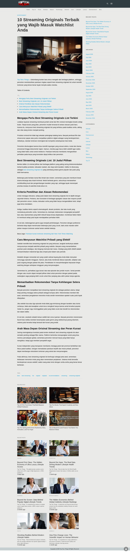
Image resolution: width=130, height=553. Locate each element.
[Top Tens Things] (24, 3)
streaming (64, 375)
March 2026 (89, 70)
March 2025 (89, 108)
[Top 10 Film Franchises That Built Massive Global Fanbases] (32, 395)
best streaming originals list (32, 170)
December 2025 (90, 79)
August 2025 (89, 92)
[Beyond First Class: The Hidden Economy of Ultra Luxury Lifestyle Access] (32, 448)
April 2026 (89, 67)
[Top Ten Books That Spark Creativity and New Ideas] (64, 395)
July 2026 (88, 57)
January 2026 (90, 76)
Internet (67, 9)
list (33, 375)
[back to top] (126, 549)
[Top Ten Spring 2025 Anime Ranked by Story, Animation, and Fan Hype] (32, 418)
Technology (59, 9)
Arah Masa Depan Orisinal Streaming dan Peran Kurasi (38, 112)
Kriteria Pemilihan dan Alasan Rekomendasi (34, 104)
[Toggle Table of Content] (18, 96)
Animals (45, 9)
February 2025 (90, 111)
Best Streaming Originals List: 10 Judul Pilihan (35, 101)
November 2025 (90, 83)
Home (28, 9)
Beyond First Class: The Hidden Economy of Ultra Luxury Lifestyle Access (30, 464)
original (38, 375)
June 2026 (89, 60)
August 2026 (89, 54)
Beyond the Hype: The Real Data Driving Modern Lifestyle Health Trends (62, 464)
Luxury (85, 9)
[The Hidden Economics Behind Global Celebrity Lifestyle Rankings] (64, 486)
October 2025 (90, 86)
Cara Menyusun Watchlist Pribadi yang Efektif (35, 106)
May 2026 (88, 64)
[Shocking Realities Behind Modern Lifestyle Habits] (32, 521)
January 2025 (90, 115)
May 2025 (88, 102)
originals (44, 375)
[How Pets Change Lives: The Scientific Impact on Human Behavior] (64, 521)
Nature (52, 9)
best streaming (26, 375)
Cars (72, 9)
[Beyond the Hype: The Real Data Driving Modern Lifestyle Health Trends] (64, 448)
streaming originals (74, 375)
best (18, 375)
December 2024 (90, 118)
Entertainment (93, 9)
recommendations (54, 375)
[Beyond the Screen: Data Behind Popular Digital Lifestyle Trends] (32, 486)
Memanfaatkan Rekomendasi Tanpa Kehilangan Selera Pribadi (41, 109)
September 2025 (90, 89)
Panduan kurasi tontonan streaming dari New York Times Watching (49, 234)
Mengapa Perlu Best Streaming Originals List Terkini (37, 98)
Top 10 (34, 9)
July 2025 (88, 95)
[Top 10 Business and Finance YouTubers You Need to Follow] (64, 418)
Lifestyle (78, 9)
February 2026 (90, 73)
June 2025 (89, 99)
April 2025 (89, 105)
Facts (39, 9)
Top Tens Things (23, 79)
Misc (100, 9)
